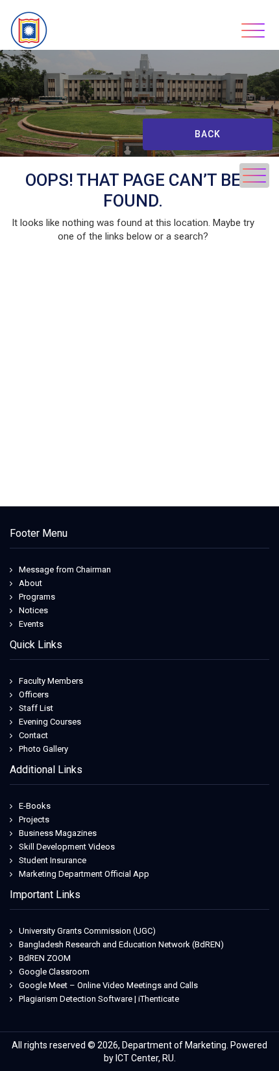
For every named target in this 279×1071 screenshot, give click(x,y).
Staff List (36, 708)
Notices (33, 610)
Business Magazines (58, 833)
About (30, 583)
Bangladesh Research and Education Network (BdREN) (121, 944)
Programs (37, 597)
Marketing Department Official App (84, 874)
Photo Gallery (43, 749)
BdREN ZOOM (45, 958)
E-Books (35, 806)
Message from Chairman (65, 569)
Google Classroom (54, 971)
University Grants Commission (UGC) (87, 931)
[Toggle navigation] (253, 30)
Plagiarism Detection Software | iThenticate (99, 999)
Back (208, 134)
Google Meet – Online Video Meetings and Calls (108, 985)
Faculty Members (51, 681)
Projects (34, 819)
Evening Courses (50, 722)
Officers (34, 694)
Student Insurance (52, 860)
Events (31, 624)
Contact (33, 735)
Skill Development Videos (67, 846)
